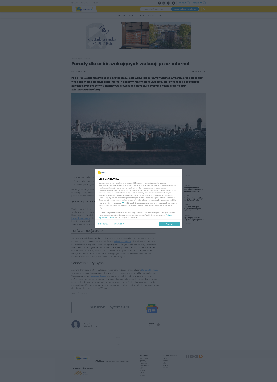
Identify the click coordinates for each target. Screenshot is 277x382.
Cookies (111, 217)
